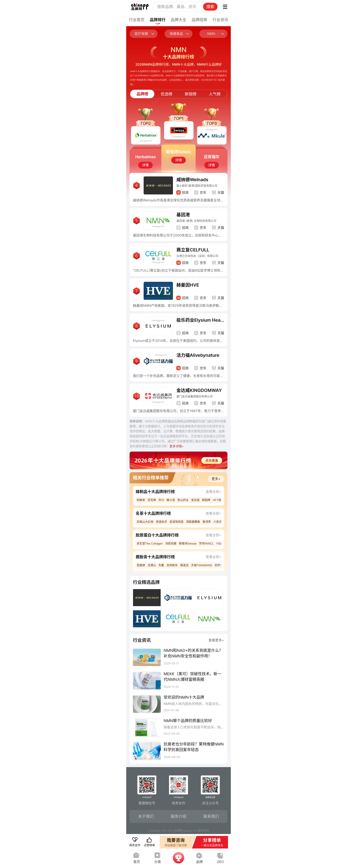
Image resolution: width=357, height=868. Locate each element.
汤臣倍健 (170, 543)
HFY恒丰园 (220, 500)
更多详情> (176, 446)
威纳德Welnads (192, 179)
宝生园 (195, 500)
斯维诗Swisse (187, 543)
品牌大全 (178, 19)
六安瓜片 (219, 521)
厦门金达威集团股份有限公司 (194, 396)
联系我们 (211, 816)
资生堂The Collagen (150, 543)
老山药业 (183, 500)
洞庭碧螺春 (193, 521)
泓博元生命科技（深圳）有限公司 (197, 256)
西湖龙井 (161, 521)
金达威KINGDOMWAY (199, 390)
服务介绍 (178, 816)
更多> (216, 479)
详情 (145, 165)
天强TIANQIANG (201, 565)
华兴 (161, 500)
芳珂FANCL (206, 543)
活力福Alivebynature (197, 355)
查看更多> (216, 640)
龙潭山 (152, 565)
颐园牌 (206, 500)
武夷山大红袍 (145, 521)
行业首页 (136, 19)
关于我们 (146, 816)
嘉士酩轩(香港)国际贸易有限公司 (196, 185)
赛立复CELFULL (192, 250)
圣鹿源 (141, 565)
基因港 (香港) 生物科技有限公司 (196, 221)
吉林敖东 (172, 565)
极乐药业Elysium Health (201, 320)
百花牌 (152, 500)
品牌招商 (199, 19)
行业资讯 (220, 19)
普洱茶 (206, 521)
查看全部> (213, 492)
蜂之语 (171, 500)
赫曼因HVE (187, 285)
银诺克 (184, 565)
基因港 (183, 214)
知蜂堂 (141, 500)
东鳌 (161, 565)
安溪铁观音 (177, 521)
